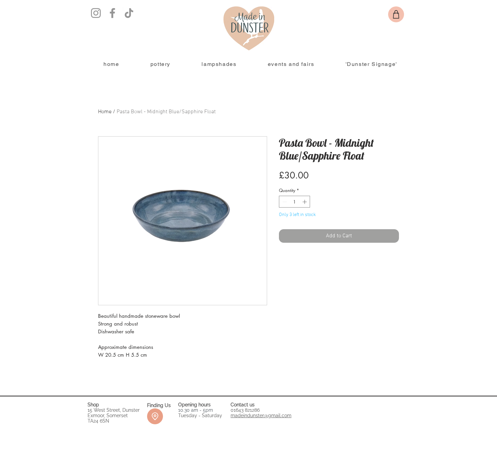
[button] (160, 64)
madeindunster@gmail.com (261, 415)
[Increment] (305, 202)
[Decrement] (284, 202)
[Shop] (396, 14)
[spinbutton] (294, 202)
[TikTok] (129, 13)
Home (105, 112)
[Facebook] (112, 13)
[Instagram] (95, 13)
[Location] (155, 416)
